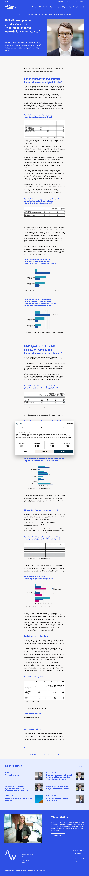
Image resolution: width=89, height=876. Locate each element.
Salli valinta (44, 451)
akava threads (78, 861)
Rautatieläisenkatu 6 (27, 854)
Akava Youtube (78, 858)
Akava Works (60, 1)
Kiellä (25, 451)
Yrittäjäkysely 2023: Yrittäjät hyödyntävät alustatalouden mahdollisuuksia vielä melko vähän (16, 789)
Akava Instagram (77, 850)
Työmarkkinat (43, 7)
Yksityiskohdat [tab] (44, 427)
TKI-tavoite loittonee (12, 775)
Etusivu (19, 14)
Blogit (24, 14)
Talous (34, 7)
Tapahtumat (75, 1)
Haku (81, 1)
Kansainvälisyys (61, 7)
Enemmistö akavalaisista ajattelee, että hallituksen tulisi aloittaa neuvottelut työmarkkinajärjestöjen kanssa (59, 777)
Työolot (52, 7)
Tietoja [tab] (64, 427)
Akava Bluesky (78, 855)
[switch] (37, 446)
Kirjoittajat (25, 862)
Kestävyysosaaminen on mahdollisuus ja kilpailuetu (18, 799)
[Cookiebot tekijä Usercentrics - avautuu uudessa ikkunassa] (67, 424)
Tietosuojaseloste (9, 870)
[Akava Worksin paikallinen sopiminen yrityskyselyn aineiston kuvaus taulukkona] (44, 690)
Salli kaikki (63, 451)
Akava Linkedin (78, 848)
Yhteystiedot (67, 1)
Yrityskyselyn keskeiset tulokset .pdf (31, 717)
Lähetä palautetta (41, 870)
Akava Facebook (77, 853)
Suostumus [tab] (24, 427)
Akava (6, 1)
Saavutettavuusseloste (20, 870)
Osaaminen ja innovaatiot (76, 7)
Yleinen (27, 61)
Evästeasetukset (31, 870)
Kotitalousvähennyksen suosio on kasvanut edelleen (57, 799)
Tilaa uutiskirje (57, 835)
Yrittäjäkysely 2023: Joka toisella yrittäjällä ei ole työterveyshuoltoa (57, 788)
